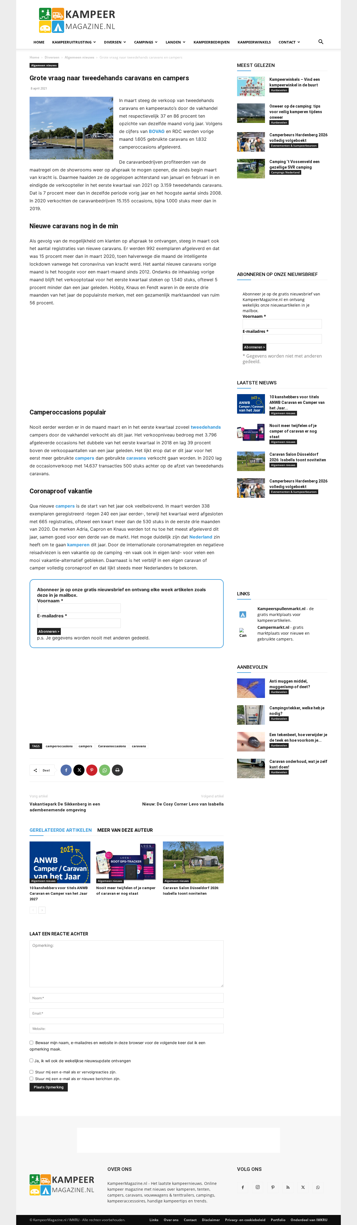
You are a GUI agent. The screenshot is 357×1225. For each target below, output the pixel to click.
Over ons (171, 1219)
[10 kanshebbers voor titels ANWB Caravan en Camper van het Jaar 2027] (60, 862)
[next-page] (41, 910)
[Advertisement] (225, 20)
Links (153, 1219)
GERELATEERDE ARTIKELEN (61, 830)
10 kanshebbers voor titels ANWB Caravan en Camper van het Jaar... (297, 402)
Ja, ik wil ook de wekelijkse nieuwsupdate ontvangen (82, 1060)
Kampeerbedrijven (212, 42)
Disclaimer (211, 1219)
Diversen (113, 42)
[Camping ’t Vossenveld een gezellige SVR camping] (251, 168)
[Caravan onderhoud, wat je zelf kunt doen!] (251, 768)
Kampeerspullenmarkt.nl (281, 608)
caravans (136, 458)
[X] (79, 770)
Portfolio (278, 1219)
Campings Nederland (285, 172)
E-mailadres (52, 615)
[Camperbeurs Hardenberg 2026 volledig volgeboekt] (251, 142)
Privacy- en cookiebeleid (245, 1219)
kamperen (78, 544)
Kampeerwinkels (254, 42)
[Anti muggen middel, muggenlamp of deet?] (251, 688)
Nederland (200, 537)
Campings (143, 42)
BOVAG (157, 131)
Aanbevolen (279, 90)
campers (84, 458)
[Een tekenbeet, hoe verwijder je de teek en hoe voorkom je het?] (251, 741)
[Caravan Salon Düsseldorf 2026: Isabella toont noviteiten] (193, 862)
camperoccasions (59, 746)
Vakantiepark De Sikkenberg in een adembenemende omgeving (65, 807)
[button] (320, 42)
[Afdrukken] (117, 770)
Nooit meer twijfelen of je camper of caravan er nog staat (293, 431)
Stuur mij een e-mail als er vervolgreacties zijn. (76, 1072)
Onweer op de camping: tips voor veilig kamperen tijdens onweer (295, 112)
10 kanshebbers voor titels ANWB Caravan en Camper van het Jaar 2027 (59, 893)
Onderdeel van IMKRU (309, 1219)
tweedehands (206, 427)
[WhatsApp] (104, 770)
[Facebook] (66, 770)
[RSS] (287, 1187)
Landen (173, 42)
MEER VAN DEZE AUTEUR (125, 830)
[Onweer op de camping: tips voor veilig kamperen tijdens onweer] (251, 113)
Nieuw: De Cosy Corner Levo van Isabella (183, 804)
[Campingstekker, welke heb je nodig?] (251, 715)
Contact (287, 42)
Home (38, 42)
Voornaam (50, 600)
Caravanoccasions (112, 746)
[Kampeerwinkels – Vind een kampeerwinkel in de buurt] (251, 86)
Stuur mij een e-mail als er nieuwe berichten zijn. (77, 1078)
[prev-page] (33, 910)
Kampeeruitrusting (71, 42)
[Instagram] (257, 1187)
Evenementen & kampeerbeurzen (294, 145)
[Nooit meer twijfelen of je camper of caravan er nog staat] (126, 862)
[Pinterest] (91, 770)
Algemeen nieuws (79, 57)
